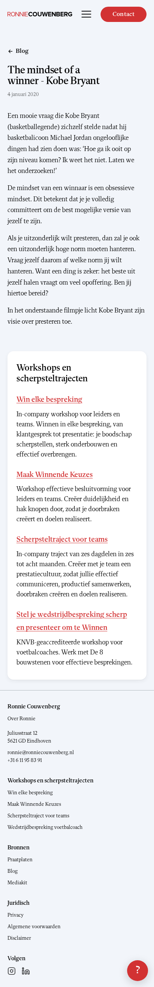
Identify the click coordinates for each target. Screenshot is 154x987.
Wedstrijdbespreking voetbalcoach (45, 827)
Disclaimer (19, 938)
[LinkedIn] (26, 971)
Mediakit (17, 882)
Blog (12, 871)
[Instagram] (11, 971)
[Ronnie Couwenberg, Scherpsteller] (39, 14)
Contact (124, 14)
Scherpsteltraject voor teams (62, 540)
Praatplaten (20, 859)
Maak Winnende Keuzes (54, 475)
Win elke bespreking (49, 400)
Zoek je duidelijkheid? (137, 970)
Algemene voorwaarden (34, 926)
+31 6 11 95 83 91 (24, 760)
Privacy (15, 915)
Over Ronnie (21, 718)
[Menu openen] (86, 14)
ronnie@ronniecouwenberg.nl (40, 752)
